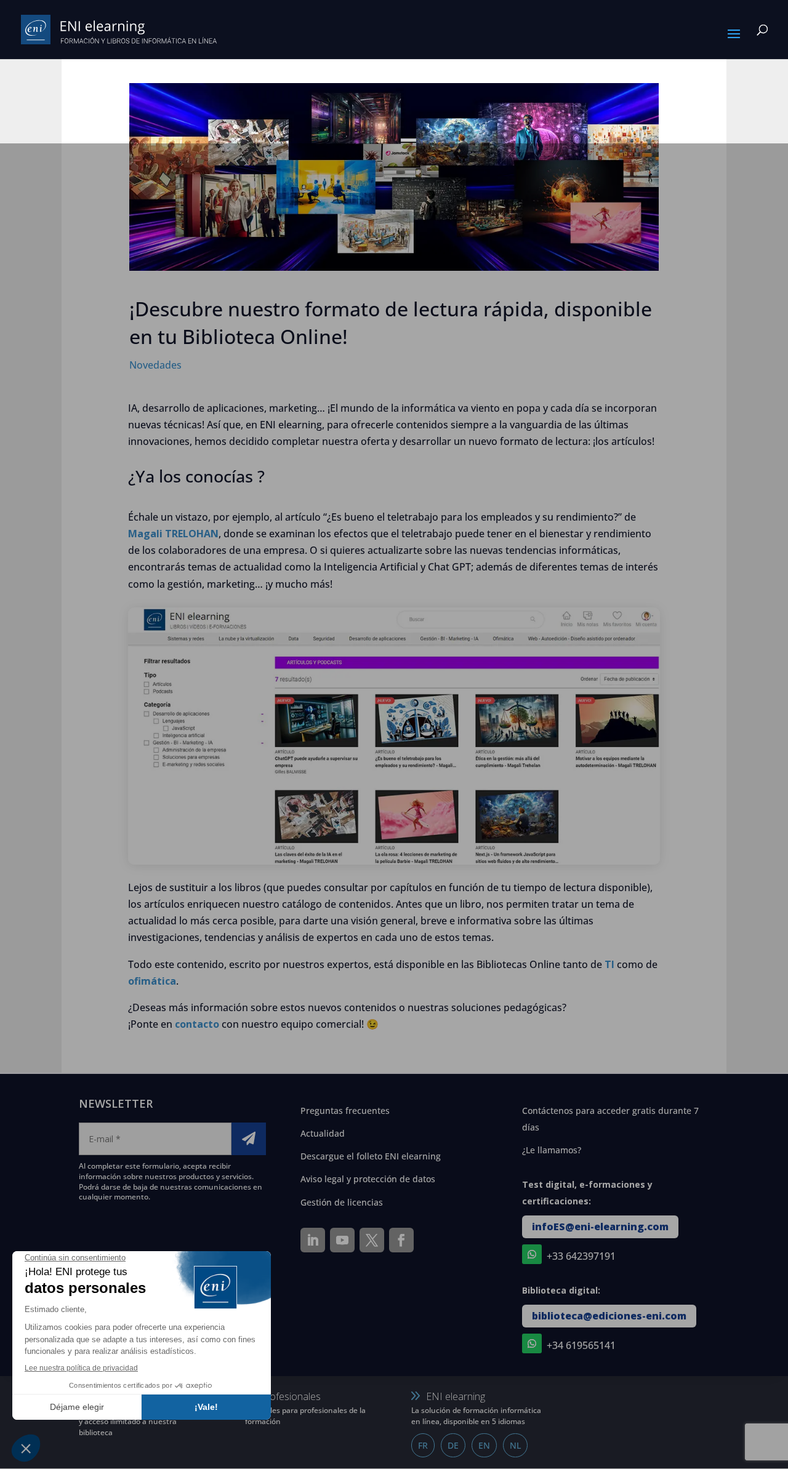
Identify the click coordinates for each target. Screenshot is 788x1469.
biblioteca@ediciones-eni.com (609, 1316)
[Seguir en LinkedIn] (312, 1240)
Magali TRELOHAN (173, 533)
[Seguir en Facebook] (401, 1240)
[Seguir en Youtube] (342, 1240)
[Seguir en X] (372, 1240)
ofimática (152, 981)
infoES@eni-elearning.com (600, 1226)
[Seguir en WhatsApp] (532, 1254)
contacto (197, 1024)
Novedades (155, 365)
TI (609, 964)
